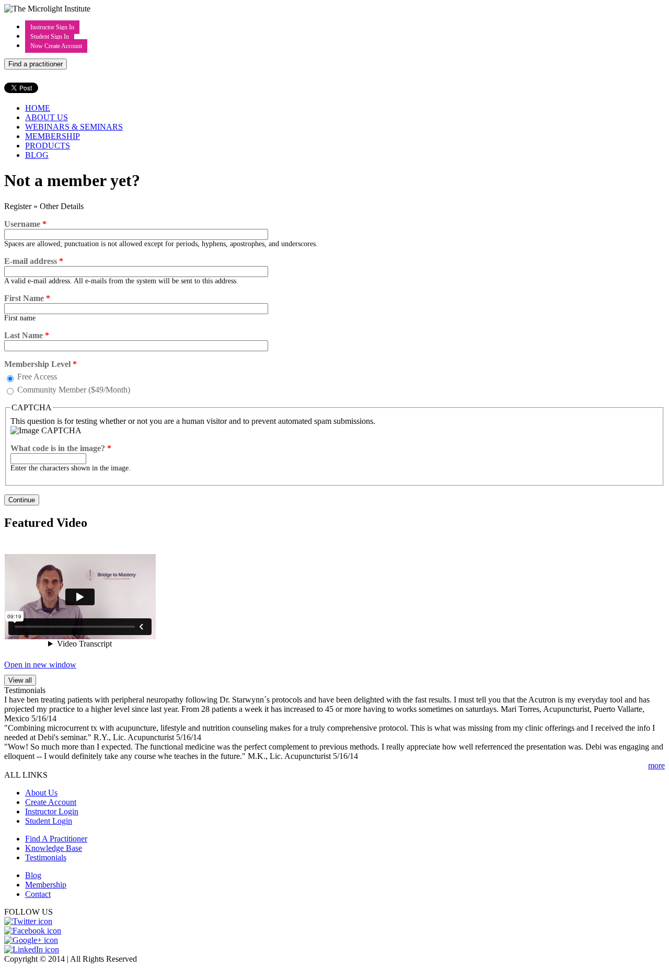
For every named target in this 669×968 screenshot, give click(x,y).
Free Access (37, 376)
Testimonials (45, 857)
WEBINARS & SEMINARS (74, 126)
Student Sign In (49, 36)
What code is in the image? (60, 448)
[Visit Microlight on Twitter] (28, 921)
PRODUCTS (47, 145)
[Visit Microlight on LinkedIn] (31, 949)
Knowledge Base (53, 848)
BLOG (37, 155)
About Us (41, 792)
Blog (33, 875)
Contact (38, 894)
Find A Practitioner (56, 838)
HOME (37, 107)
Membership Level (40, 364)
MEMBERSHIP (52, 136)
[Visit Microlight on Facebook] (32, 930)
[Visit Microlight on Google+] (31, 940)
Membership (45, 884)
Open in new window (40, 664)
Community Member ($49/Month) (73, 389)
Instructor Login (51, 811)
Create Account (50, 802)
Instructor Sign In (52, 27)
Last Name (26, 335)
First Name (27, 298)
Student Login (48, 820)
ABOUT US (46, 117)
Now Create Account (56, 46)
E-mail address (33, 261)
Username (25, 224)
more (656, 765)
